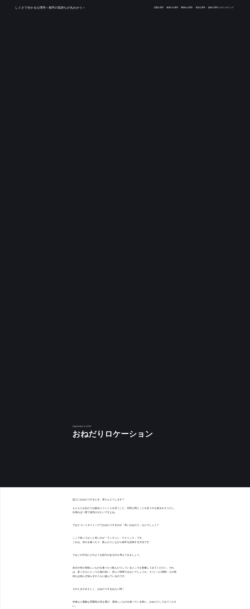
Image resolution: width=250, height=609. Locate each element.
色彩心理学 (200, 7)
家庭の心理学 (172, 7)
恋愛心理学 (159, 7)
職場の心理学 (187, 7)
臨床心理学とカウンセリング (221, 7)
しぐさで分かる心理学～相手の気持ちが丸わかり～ (50, 7)
